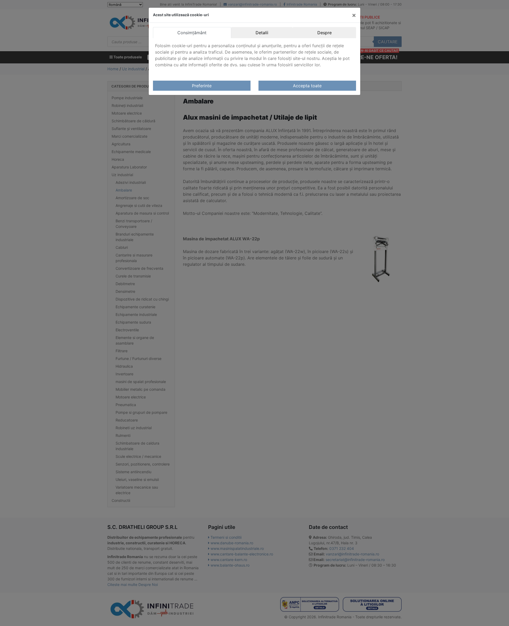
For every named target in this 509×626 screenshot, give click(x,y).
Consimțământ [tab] (192, 32)
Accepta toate (307, 85)
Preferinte (202, 85)
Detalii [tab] (262, 32)
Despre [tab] (324, 32)
